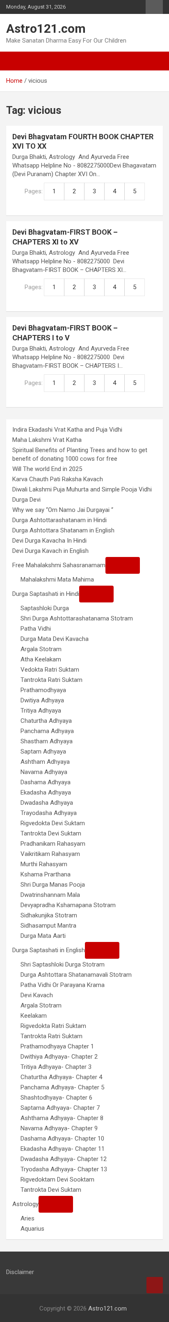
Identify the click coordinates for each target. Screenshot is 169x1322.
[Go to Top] (154, 1285)
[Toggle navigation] (16, 61)
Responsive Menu (154, 7)
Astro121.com (46, 28)
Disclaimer (20, 1272)
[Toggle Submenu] (122, 565)
